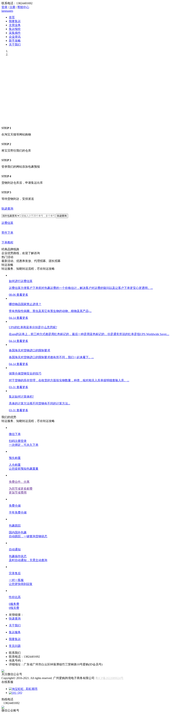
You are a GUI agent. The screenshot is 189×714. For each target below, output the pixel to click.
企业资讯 (15, 36)
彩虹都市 (31, 688)
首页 (12, 17)
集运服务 (15, 632)
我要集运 (15, 21)
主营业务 (15, 25)
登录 (4, 7)
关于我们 (15, 44)
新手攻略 (15, 40)
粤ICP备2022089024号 (109, 678)
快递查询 (15, 618)
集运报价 (15, 28)
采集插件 (15, 32)
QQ (19, 692)
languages (7, 10)
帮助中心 (23, 7)
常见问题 (15, 645)
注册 (12, 7)
